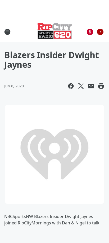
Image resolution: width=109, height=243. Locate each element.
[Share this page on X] (81, 86)
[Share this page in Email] (91, 86)
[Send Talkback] (90, 32)
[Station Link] (55, 31)
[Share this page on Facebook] (71, 86)
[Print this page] (101, 86)
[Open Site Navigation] (7, 32)
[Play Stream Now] (100, 32)
